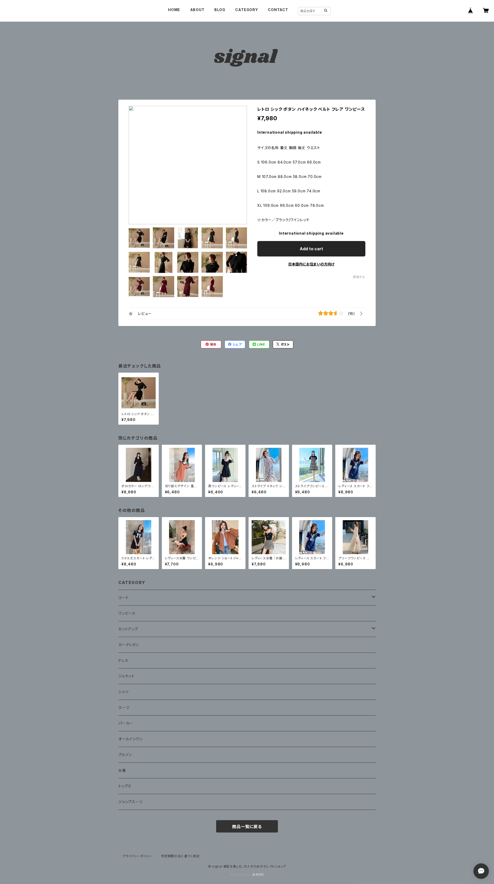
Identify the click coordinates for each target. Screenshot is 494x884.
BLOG (219, 9)
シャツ (123, 692)
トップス (124, 786)
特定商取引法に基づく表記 (180, 856)
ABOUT (197, 9)
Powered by (241, 875)
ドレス (123, 660)
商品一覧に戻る (247, 826)
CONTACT (278, 9)
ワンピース (127, 613)
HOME (174, 9)
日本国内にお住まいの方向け (311, 264)
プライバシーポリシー (137, 856)
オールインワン (130, 739)
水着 (122, 770)
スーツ (123, 707)
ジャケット (126, 676)
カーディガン (128, 644)
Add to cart (311, 248)
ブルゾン (125, 754)
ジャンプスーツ (130, 802)
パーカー (125, 723)
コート (123, 597)
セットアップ (128, 629)
